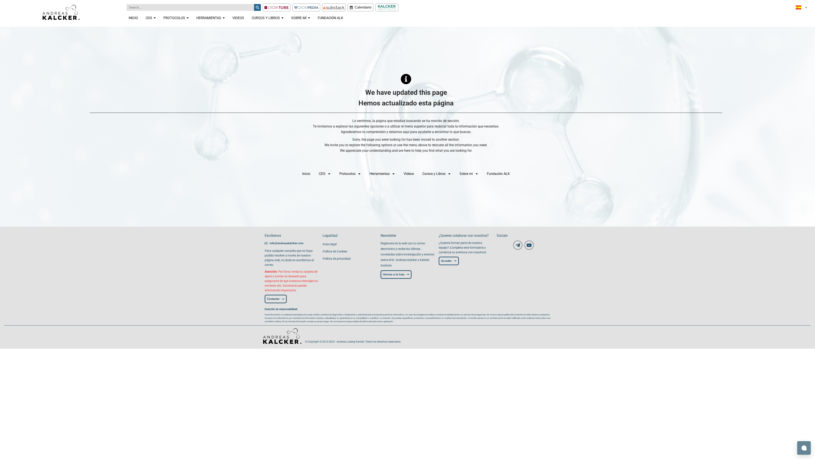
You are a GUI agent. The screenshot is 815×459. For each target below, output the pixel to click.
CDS (322, 174)
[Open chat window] (804, 448)
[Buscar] (257, 7)
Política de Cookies (335, 251)
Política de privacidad (337, 258)
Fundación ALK (498, 174)
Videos (409, 174)
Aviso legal (330, 244)
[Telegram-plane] (517, 245)
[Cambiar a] (801, 7)
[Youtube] (529, 245)
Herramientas (380, 174)
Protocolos (347, 174)
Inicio (306, 174)
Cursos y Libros (433, 174)
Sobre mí (466, 174)
